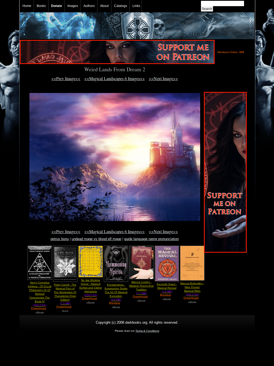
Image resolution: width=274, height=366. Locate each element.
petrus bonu (60, 239)
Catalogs (120, 6)
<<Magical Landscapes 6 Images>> (114, 78)
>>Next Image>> (163, 78)
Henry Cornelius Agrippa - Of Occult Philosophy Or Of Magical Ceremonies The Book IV (39, 294)
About (104, 6)
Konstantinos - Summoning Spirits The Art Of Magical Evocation (115, 292)
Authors (89, 6)
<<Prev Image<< (65, 78)
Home (26, 6)
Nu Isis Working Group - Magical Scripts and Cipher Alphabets (90, 288)
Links (136, 6)
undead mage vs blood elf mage (96, 239)
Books (41, 6)
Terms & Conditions (147, 330)
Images (72, 6)
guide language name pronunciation (151, 239)
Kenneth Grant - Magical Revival (167, 288)
